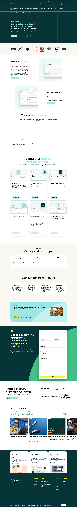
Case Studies (58, 486)
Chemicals (35, 481)
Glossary (57, 489)
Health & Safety (36, 480)
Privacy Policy (12, 505)
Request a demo (50, 102)
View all (64, 414)
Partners (64, 481)
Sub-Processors (22, 505)
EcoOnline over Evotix (44, 486)
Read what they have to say (11, 398)
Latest (57, 480)
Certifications (28, 505)
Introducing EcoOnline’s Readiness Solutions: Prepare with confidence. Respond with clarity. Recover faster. (56, 438)
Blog (56, 481)
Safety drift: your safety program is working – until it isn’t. (38, 437)
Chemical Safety (12, 12)
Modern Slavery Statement (48, 505)
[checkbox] (52, 356)
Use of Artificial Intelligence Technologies (37, 505)
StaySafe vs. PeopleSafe (44, 481)
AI (41, 3)
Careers (64, 484)
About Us (64, 480)
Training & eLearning (35, 485)
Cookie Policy (17, 505)
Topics (57, 485)
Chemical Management (19, 12)
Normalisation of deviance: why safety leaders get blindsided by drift (18, 438)
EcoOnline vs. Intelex (44, 480)
